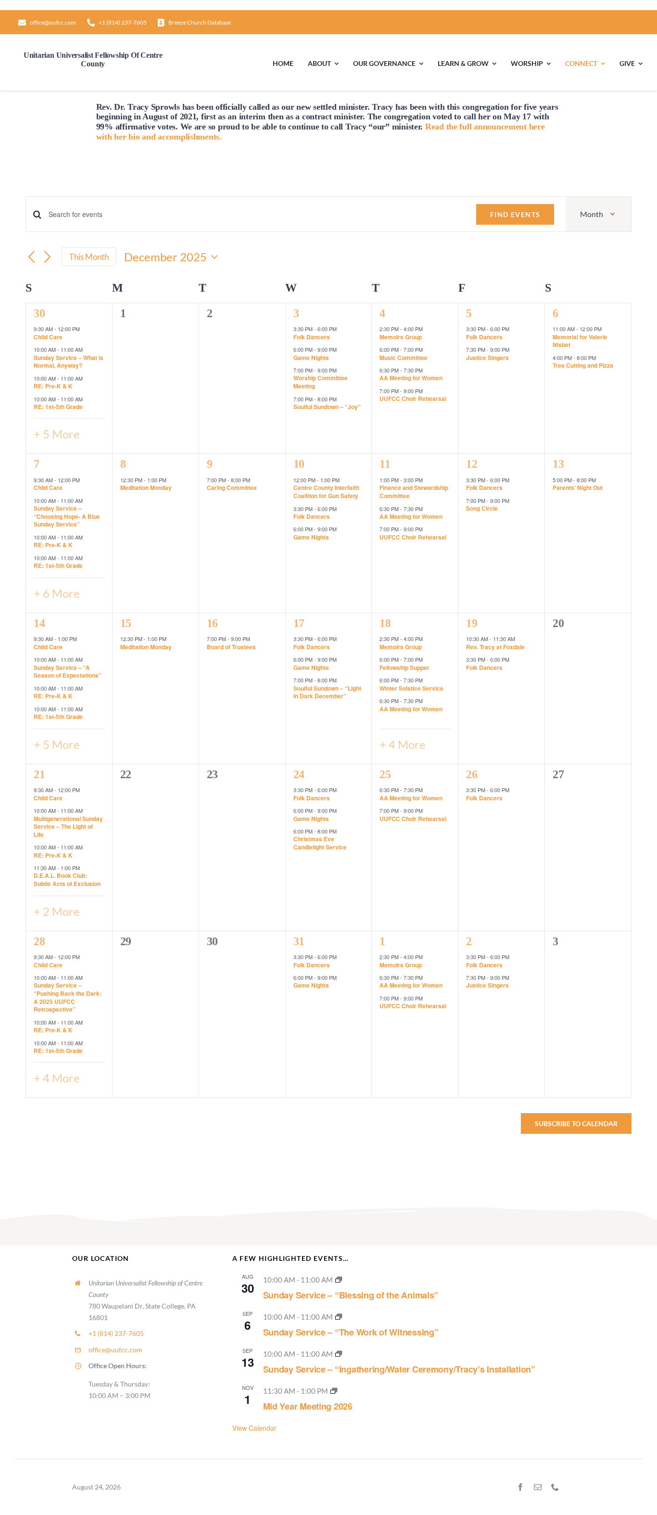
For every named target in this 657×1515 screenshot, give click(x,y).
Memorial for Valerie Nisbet (580, 341)
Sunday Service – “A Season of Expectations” (67, 671)
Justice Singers (487, 357)
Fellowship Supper (404, 667)
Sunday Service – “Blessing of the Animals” (351, 1295)
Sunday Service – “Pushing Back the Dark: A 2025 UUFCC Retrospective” (67, 997)
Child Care (48, 337)
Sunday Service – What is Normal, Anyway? (68, 361)
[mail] (538, 1487)
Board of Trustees (231, 646)
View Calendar (254, 1428)
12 (471, 464)
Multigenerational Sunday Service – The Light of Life (68, 826)
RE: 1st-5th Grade (58, 406)
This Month (89, 257)
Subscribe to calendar (576, 1123)
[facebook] (520, 1487)
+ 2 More (57, 911)
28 (39, 941)
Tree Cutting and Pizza (583, 365)
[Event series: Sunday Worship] (338, 1279)
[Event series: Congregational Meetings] (333, 1391)
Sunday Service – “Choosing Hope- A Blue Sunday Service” (67, 516)
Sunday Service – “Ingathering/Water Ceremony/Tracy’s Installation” (399, 1369)
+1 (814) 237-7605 (116, 1333)
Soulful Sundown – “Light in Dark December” (327, 692)
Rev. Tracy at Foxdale (495, 646)
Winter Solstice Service (411, 688)
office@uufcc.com (115, 1350)
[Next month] (47, 257)
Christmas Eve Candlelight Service (320, 843)
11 (384, 464)
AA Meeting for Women (410, 377)
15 (125, 623)
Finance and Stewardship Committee (413, 491)
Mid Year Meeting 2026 (308, 1406)
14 (39, 623)
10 (298, 464)
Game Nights (311, 357)
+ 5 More (57, 434)
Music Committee (403, 357)
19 (471, 623)
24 (298, 774)
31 (298, 941)
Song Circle (482, 508)
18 (385, 623)
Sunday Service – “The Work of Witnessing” (351, 1332)
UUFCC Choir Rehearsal (412, 398)
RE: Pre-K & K (53, 386)
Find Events (515, 214)
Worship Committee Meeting (320, 381)
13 (558, 464)
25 (385, 774)
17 (298, 623)
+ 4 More (402, 744)
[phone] (555, 1487)
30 (39, 313)
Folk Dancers (311, 337)
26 (471, 774)
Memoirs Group (400, 337)
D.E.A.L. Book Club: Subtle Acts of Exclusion (67, 879)
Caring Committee (232, 487)
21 (39, 774)
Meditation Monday (146, 487)
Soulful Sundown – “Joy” (327, 406)
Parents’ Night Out (578, 487)
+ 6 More (57, 593)
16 (212, 623)
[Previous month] (31, 257)
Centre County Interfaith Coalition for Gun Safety (326, 491)
